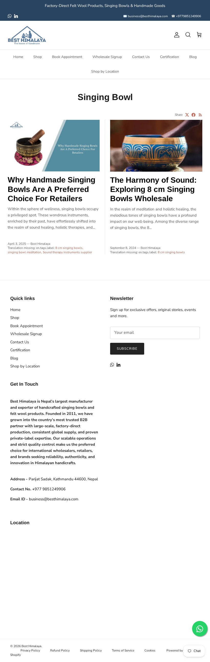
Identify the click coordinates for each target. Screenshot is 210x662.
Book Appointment (67, 56)
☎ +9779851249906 (186, 16)
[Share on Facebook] (193, 115)
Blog (193, 56)
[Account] (176, 35)
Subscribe (127, 348)
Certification (169, 56)
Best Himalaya (31, 646)
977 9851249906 (49, 489)
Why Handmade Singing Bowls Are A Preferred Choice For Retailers (51, 189)
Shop (37, 56)
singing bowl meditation (24, 252)
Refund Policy (60, 650)
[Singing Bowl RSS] (200, 115)
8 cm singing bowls (68, 248)
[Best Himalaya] (27, 35)
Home (18, 56)
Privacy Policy (30, 650)
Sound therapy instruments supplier (67, 252)
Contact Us (141, 56)
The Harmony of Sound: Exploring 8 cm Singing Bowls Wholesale (153, 189)
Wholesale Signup (107, 56)
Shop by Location (105, 71)
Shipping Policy (91, 650)
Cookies (149, 650)
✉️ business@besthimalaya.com (145, 16)
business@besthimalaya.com (53, 499)
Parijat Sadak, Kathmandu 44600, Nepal (63, 479)
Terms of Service (123, 650)
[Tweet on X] (187, 115)
